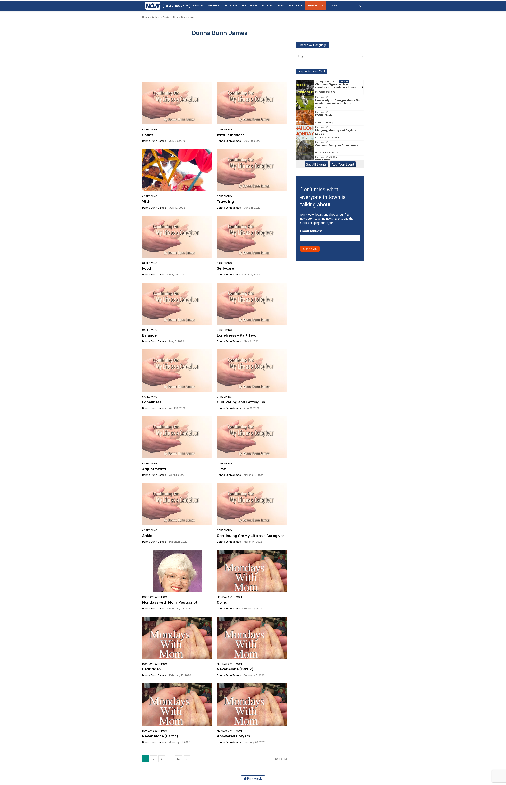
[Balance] (177, 304)
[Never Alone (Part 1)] (177, 704)
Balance (149, 335)
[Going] (252, 571)
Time (221, 469)
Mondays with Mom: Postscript (169, 602)
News (196, 5)
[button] (359, 6)
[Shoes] (177, 103)
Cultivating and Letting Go (241, 402)
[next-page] (187, 758)
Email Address (311, 231)
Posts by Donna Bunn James (178, 17)
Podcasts (295, 5)
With (146, 201)
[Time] (252, 437)
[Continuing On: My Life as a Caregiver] (252, 504)
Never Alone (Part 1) (160, 736)
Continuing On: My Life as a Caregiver (250, 535)
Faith (265, 5)
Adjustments (154, 469)
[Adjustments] (177, 437)
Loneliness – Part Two (236, 335)
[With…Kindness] (252, 103)
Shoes (147, 135)
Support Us (315, 5)
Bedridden (151, 669)
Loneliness (151, 402)
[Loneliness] (177, 370)
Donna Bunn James (154, 140)
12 (178, 758)
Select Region (175, 5)
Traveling (225, 201)
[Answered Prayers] (252, 704)
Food (146, 268)
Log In (332, 5)
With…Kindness (230, 135)
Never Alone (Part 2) (235, 669)
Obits (280, 5)
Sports (229, 5)
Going (222, 602)
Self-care (225, 268)
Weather (213, 5)
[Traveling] (252, 170)
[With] (177, 170)
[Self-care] (252, 237)
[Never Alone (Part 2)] (252, 638)
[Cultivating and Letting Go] (252, 370)
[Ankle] (177, 504)
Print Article (254, 778)
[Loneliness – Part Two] (252, 304)
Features (248, 5)
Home (145, 17)
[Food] (177, 237)
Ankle (147, 535)
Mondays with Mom (154, 597)
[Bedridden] (177, 638)
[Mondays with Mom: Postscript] (177, 571)
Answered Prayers (233, 736)
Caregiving (149, 129)
